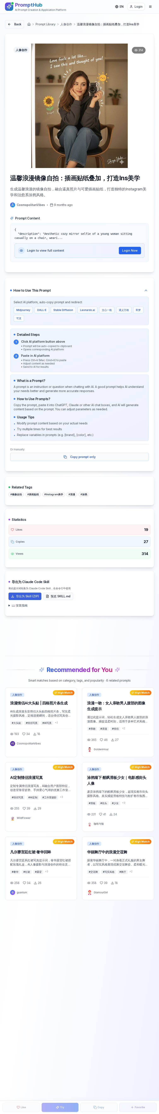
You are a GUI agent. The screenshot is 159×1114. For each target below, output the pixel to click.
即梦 (138, 310)
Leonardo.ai (87, 310)
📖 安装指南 (20, 605)
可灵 (18, 318)
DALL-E (41, 310)
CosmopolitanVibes (31, 205)
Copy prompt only (83, 457)
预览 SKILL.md (60, 596)
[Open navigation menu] (150, 6)
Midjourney (23, 310)
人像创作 (66, 24)
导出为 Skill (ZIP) (27, 596)
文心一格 (107, 310)
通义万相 (124, 310)
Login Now (130, 250)
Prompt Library (45, 24)
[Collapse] (146, 290)
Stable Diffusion (63, 310)
